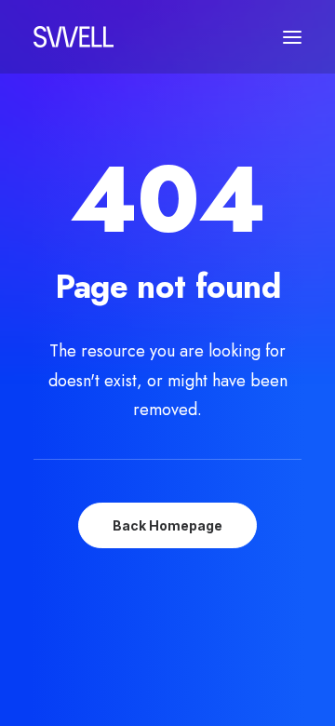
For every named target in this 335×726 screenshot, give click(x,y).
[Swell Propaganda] (74, 36)
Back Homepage (167, 525)
